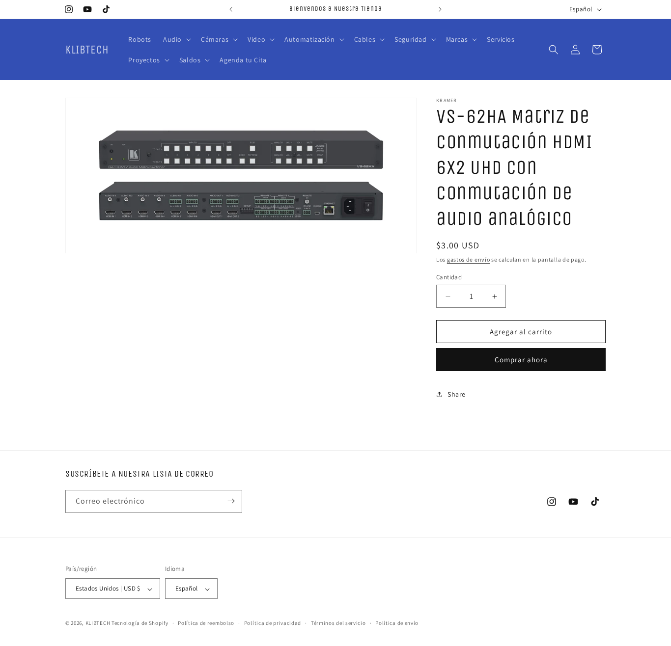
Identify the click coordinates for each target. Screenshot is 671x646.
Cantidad (449, 277)
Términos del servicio (338, 622)
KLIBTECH (98, 623)
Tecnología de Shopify (140, 623)
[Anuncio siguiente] (440, 9)
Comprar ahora (521, 359)
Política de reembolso (206, 622)
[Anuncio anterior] (231, 9)
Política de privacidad (272, 622)
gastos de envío (468, 259)
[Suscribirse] (231, 500)
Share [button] (456, 394)
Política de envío (397, 622)
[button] (176, 39)
